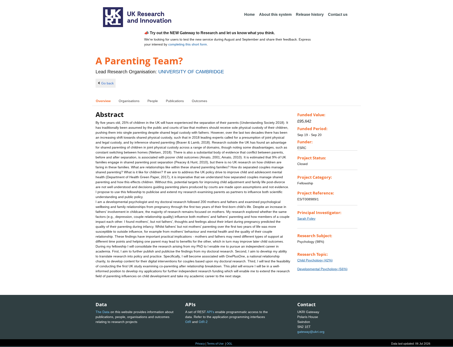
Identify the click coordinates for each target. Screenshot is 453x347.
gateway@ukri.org (310, 332)
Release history (310, 14)
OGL (229, 343)
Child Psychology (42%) (315, 260)
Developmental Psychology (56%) (322, 269)
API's (210, 312)
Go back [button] (107, 83)
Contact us (338, 14)
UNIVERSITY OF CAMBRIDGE (191, 71)
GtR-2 (203, 322)
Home (249, 14)
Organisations (129, 101)
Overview (103, 101)
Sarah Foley (306, 218)
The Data (102, 312)
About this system (275, 14)
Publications (175, 101)
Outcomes (199, 101)
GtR (188, 322)
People (152, 101)
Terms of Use (215, 343)
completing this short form (187, 44)
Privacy (200, 343)
